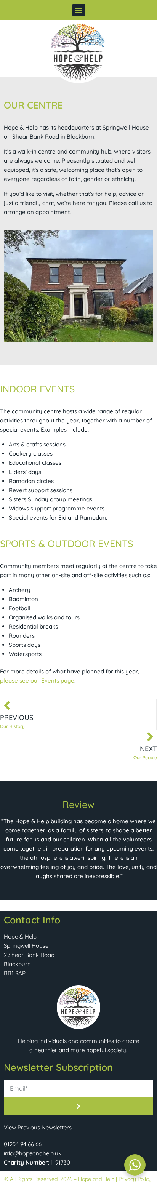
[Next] (150, 737)
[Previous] (7, 705)
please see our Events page (37, 680)
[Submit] (78, 1106)
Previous (16, 717)
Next (148, 748)
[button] (78, 10)
